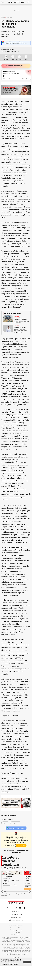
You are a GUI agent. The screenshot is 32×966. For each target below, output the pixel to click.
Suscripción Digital (16, 917)
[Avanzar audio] (26, 78)
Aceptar (27, 962)
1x (28, 78)
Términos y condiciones (16, 928)
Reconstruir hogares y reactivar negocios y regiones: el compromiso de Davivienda (20, 330)
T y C (17, 894)
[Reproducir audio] (4, 76)
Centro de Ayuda (16, 932)
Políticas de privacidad (16, 930)
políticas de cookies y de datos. (10, 964)
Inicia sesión (6, 885)
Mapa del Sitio (16, 911)
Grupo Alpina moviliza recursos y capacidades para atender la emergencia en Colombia (21, 320)
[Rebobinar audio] (23, 78)
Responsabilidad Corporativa (16, 925)
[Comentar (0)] (19, 56)
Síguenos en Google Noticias (17, 828)
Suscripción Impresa (16, 914)
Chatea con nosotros (17, 920)
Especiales (16, 316)
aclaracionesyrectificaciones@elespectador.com (19, 947)
